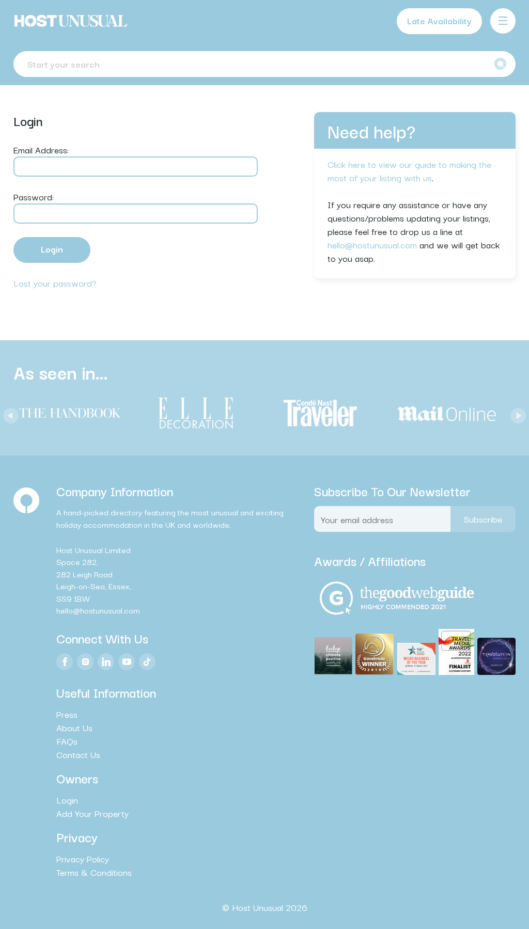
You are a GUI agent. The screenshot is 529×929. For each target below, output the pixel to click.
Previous (8, 413)
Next (515, 413)
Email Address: (41, 149)
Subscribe (483, 519)
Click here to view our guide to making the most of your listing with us (409, 170)
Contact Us (78, 754)
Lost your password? (55, 283)
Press (66, 714)
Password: (33, 196)
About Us (74, 727)
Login (67, 800)
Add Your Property (92, 813)
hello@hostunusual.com (372, 244)
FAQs (66, 741)
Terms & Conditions (94, 872)
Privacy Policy (82, 858)
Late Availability (439, 20)
